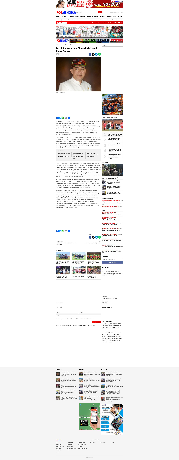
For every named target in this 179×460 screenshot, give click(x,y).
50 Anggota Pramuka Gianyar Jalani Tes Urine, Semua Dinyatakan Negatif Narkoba (63, 276)
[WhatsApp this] (99, 54)
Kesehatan (108, 391)
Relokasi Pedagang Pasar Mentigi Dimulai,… (91, 381)
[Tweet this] (93, 54)
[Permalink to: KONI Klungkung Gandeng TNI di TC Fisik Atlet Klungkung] (79, 270)
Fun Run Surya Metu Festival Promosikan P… (113, 394)
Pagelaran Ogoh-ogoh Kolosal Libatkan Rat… (111, 203)
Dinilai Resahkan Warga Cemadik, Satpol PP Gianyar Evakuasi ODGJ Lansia (112, 177)
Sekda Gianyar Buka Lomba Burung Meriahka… (67, 393)
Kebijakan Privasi (82, 444)
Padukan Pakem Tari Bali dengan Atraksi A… (68, 381)
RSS (113, 442)
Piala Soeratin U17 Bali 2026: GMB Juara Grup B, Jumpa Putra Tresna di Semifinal (64, 155)
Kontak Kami (70, 446)
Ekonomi (110, 223)
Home (57, 442)
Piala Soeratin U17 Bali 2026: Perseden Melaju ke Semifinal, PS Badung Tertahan (114, 156)
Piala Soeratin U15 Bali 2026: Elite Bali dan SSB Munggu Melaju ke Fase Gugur (78, 262)
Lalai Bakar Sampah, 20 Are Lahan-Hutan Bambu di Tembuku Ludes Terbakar (93, 276)
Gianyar (68, 372)
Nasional (114, 206)
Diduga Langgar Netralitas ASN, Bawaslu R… (111, 241)
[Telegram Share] (96, 54)
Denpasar (110, 206)
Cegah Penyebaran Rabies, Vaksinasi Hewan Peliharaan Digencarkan (113, 182)
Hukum (110, 250)
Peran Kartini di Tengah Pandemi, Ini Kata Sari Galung (66, 243)
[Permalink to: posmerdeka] (57, 54)
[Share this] (90, 54)
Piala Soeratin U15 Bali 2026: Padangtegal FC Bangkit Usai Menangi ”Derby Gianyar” (115, 134)
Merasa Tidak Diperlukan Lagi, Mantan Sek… (111, 231)
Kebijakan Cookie (60, 446)
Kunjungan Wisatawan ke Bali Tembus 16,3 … (113, 400)
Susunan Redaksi (82, 442)
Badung (108, 200)
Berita (111, 200)
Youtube (103, 442)
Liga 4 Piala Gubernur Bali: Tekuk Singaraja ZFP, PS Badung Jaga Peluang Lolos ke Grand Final (112, 340)
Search (100, 12)
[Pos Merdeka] (67, 12)
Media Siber (58, 444)
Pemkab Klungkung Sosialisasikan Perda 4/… (92, 387)
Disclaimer (69, 444)
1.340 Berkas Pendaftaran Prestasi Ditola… (112, 215)
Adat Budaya (104, 200)
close (54, 0)
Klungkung (86, 379)
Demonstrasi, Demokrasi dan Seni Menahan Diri (114, 144)
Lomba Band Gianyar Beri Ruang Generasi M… (68, 387)
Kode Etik (80, 446)
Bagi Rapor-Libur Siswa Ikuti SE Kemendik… (109, 236)
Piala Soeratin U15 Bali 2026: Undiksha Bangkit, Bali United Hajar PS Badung (114, 140)
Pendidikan (104, 213)
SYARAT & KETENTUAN (82, 448)
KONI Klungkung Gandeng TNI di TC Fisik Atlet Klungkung (78, 275)
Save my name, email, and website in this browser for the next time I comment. (76, 319)
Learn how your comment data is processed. (85, 325)
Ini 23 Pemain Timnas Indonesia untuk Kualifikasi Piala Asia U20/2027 (93, 155)
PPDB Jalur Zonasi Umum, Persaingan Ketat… (111, 220)
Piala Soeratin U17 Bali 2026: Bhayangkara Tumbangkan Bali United (114, 150)
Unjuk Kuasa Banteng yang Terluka (92, 242)
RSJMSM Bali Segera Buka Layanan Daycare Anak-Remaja (114, 193)
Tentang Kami (70, 442)
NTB (113, 239)
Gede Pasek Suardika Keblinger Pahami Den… (111, 252)
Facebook (93, 442)
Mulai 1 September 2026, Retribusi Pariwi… (114, 387)
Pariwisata (67, 379)
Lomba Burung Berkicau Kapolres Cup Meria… (69, 375)
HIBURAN (118, 200)
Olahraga (108, 392)
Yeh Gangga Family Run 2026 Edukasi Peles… (90, 393)
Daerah (114, 200)
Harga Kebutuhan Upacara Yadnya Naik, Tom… (90, 399)
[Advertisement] (48, 28)
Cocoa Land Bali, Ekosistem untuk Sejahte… (110, 225)
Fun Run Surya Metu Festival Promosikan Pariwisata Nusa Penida (113, 187)
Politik (117, 206)
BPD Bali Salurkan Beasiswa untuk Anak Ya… (92, 375)
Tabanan (113, 223)
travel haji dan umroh (107, 331)
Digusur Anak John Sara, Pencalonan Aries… (110, 209)
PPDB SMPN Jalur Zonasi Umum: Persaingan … (112, 247)
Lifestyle (73, 372)
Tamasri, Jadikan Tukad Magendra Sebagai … (69, 399)
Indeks (57, 452)
